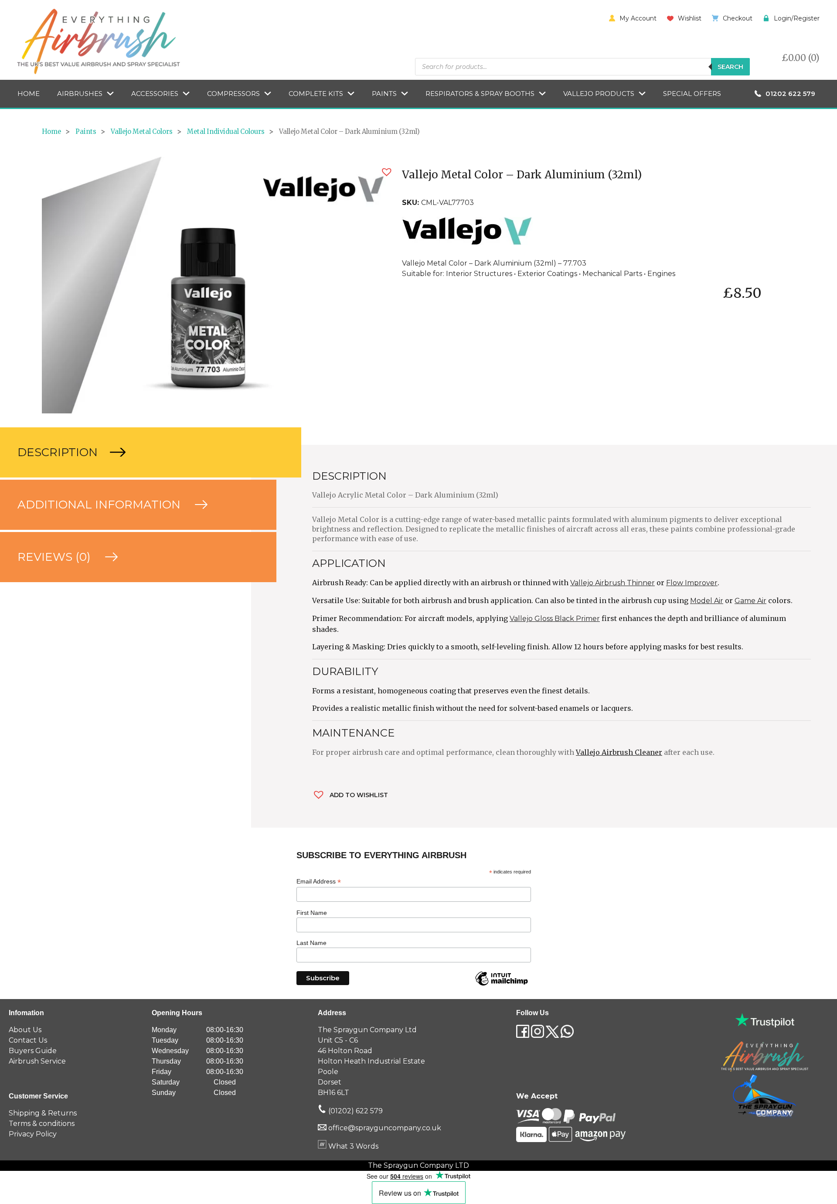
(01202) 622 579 (355, 1111)
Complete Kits (316, 93)
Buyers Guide (33, 1051)
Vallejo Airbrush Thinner (612, 583)
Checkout (737, 18)
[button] (386, 172)
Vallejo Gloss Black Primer (555, 618)
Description (59, 452)
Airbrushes (79, 93)
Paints (384, 93)
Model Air (706, 601)
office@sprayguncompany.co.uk (384, 1128)
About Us (25, 1030)
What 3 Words (352, 1146)
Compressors (233, 93)
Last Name (311, 942)
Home (28, 93)
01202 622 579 (790, 93)
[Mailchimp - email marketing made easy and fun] (501, 985)
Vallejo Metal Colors (142, 132)
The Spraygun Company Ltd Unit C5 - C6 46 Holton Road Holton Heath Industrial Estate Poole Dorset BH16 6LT (371, 1061)
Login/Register (797, 18)
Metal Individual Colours (226, 132)
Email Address (318, 881)
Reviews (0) (55, 557)
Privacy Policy (33, 1134)
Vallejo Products (598, 93)
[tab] (125, 452)
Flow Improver (692, 583)
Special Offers (692, 93)
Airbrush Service (37, 1061)
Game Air (750, 601)
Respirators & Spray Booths (479, 93)
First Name (311, 912)
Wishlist (689, 18)
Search (730, 67)
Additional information (100, 505)
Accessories (154, 93)
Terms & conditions (42, 1123)
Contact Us (28, 1040)
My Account (638, 18)
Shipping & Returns (43, 1113)
